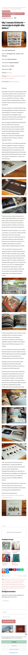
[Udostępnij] (7, 569)
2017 (3, 580)
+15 (16, 579)
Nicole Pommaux (5, 586)
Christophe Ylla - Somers (10, 580)
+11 (7, 579)
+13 (12, 579)
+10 (5, 579)
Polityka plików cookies (13, 652)
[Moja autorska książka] (7, 631)
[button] (26, 634)
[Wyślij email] (3, 569)
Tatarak (3, 588)
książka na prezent (14, 582)
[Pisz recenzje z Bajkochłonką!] (20, 631)
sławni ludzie (22, 586)
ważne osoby (8, 588)
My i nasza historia (19, 584)
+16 (19, 579)
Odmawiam (14, 645)
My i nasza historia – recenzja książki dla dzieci (13, 25)
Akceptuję (14, 641)
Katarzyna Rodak (20, 580)
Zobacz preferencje (14, 649)
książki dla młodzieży (10, 584)
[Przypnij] (14, 569)
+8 (23, 579)
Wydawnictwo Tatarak (17, 588)
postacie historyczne (14, 586)
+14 (14, 579)
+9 (25, 579)
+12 (10, 579)
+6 (20, 579)
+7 (22, 579)
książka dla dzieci (6, 582)
